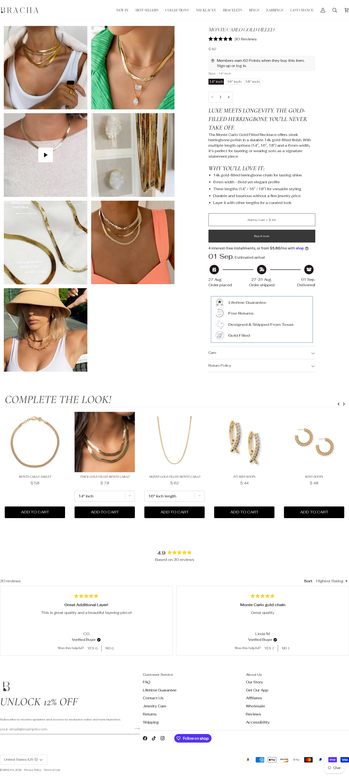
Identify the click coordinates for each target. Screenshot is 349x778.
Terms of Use (52, 770)
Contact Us (153, 698)
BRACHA (8, 770)
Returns (150, 714)
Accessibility (258, 722)
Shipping (151, 722)
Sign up (224, 65)
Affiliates (254, 698)
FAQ (146, 682)
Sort (308, 581)
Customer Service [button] (158, 674)
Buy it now (261, 236)
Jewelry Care (154, 706)
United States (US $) (21, 759)
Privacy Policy (32, 770)
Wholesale (255, 706)
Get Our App (257, 690)
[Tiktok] (154, 738)
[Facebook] (145, 738)
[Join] (136, 728)
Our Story (254, 682)
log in (241, 65)
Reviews (253, 714)
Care (212, 352)
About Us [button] (254, 674)
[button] (177, 10)
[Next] (343, 620)
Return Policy (219, 365)
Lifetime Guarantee (159, 690)
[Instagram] (162, 738)
